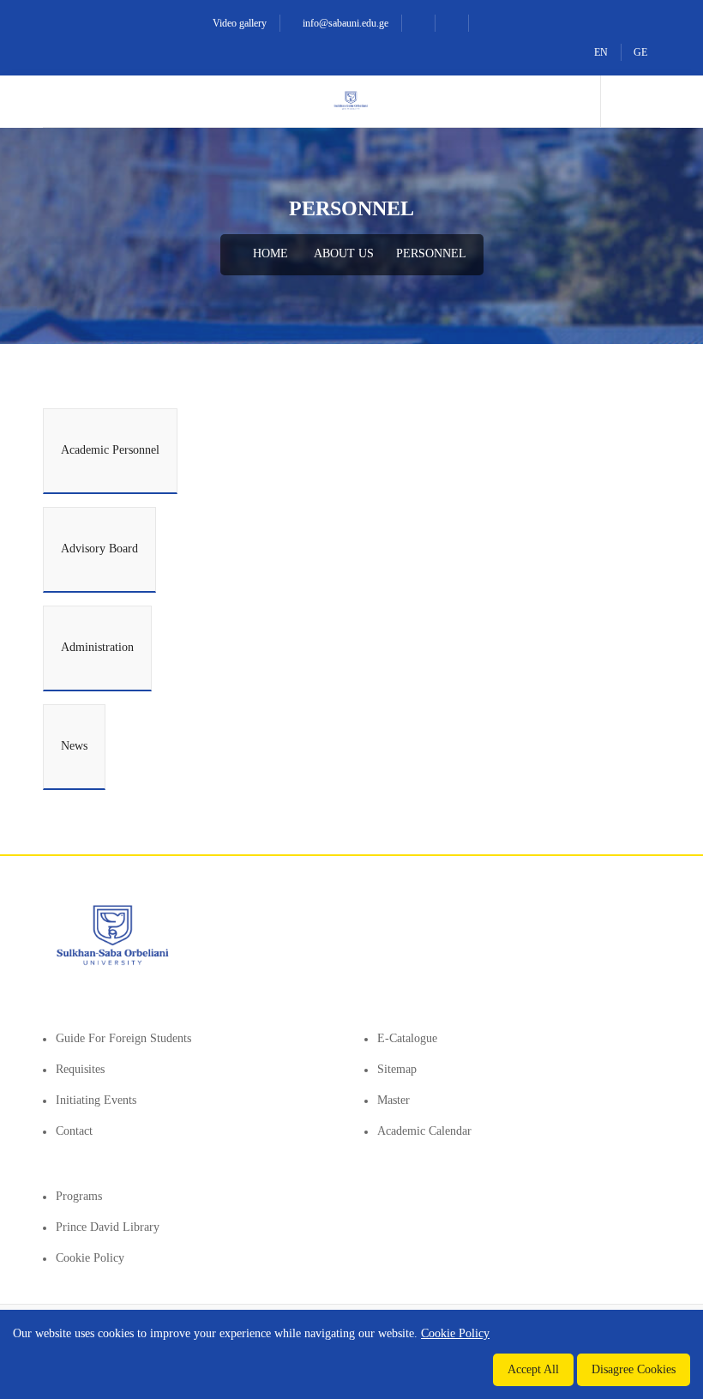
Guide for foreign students (123, 1038)
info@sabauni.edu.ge (344, 23)
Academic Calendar (424, 1131)
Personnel (431, 253)
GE (640, 52)
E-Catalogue (407, 1038)
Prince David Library (107, 1227)
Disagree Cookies (634, 1369)
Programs (79, 1196)
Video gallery (238, 23)
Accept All (533, 1369)
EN (601, 52)
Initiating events (96, 1100)
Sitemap (397, 1069)
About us (344, 253)
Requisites (80, 1069)
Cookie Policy (90, 1257)
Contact (74, 1131)
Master (393, 1100)
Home (268, 253)
